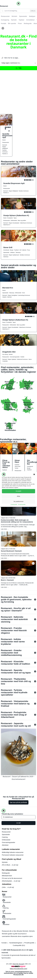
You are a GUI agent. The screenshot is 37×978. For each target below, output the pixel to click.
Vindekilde (5, 361)
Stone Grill (7, 247)
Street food (17, 466)
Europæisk (10, 218)
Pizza (28, 250)
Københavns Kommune (26, 223)
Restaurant (4, 6)
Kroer (23, 292)
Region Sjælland (12, 359)
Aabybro (4, 297)
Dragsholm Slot (8, 352)
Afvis (18, 496)
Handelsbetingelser (15, 943)
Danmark (4, 145)
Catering (5, 837)
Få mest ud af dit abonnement (12, 878)
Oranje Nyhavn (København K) (16, 215)
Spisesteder (6, 252)
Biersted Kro (7, 288)
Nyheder (5, 862)
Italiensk (24, 250)
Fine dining (5, 354)
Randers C (5, 153)
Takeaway (18, 252)
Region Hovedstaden (14, 223)
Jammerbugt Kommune (24, 295)
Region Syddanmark (14, 255)
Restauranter (5, 142)
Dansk (4, 140)
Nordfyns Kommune (25, 255)
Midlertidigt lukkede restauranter (13, 852)
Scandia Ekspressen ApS (7, 135)
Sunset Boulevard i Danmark (11, 551)
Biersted (9, 297)
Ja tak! (18, 823)
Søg (19, 68)
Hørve (30, 359)
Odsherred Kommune (22, 359)
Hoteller (22, 357)
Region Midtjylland (13, 191)
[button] (34, 474)
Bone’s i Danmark (7, 580)
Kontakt (4, 943)
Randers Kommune (24, 191)
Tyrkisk (16, 468)
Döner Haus (17, 461)
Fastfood (16, 250)
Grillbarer (12, 252)
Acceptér (18, 491)
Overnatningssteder (15, 357)
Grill (20, 250)
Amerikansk (6, 250)
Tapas (15, 218)
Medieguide (6, 873)
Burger (11, 250)
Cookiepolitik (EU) (19, 945)
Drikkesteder (14, 220)
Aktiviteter (5, 845)
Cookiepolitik (14, 504)
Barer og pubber (22, 220)
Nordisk (11, 354)
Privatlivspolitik (22, 504)
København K (6, 224)
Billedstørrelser (7, 876)
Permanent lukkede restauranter (13, 855)
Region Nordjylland (12, 295)
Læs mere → (5, 529)
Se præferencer (18, 501)
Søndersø (5, 256)
